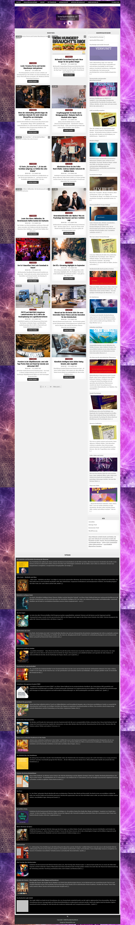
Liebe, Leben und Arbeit (96, 389)
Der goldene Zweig (95, 482)
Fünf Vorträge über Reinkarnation (26, 824)
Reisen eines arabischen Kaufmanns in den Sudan (31, 700)
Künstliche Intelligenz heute (25, 557)
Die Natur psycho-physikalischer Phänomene (103, 291)
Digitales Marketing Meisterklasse (26, 735)
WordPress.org (93, 529)
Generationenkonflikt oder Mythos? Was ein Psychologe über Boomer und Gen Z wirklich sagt (68, 218)
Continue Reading (33, 81)
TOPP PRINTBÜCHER (51, 2)
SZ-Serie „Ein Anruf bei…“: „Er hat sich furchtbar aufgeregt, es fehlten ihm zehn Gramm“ (33, 168)
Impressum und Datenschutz (78, 2)
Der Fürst (19, 753)
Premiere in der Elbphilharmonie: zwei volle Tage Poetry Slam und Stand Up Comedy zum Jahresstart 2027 (33, 364)
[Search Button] (67, 914)
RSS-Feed (28, 70)
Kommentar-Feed (94, 526)
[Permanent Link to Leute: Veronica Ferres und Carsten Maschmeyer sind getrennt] (33, 48)
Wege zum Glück (94, 419)
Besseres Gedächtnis (96, 357)
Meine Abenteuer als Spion (24, 789)
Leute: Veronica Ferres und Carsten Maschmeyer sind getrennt (32, 67)
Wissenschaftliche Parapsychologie (100, 139)
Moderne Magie (94, 74)
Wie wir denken (94, 510)
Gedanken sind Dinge (96, 261)
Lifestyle (69, 164)
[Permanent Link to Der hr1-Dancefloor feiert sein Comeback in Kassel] (33, 249)
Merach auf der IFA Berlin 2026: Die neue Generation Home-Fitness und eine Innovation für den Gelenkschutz (69, 314)
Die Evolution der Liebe (23, 593)
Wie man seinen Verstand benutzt (99, 171)
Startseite (18, 2)
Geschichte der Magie (96, 108)
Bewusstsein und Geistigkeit (30, 2)
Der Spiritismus (94, 231)
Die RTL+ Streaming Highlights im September (69, 265)
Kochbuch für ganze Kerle (24, 664)
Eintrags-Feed (93, 523)
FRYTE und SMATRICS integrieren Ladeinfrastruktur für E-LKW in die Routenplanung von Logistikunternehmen (32, 314)
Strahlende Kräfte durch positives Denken (102, 203)
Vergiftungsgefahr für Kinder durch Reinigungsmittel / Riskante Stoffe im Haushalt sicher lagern (69, 115)
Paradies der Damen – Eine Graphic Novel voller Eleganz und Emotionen (38, 842)
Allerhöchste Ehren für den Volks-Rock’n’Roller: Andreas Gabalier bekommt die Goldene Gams (69, 168)
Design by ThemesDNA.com (67, 920)
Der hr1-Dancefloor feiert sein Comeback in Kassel (33, 266)
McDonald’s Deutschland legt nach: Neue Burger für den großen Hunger (69, 60)
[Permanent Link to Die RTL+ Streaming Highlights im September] (69, 249)
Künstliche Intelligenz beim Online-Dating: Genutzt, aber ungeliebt (69, 363)
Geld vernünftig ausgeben (97, 44)
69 (50, 386)
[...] (106, 70)
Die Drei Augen (21, 575)
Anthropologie (21, 807)
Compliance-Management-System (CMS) (28, 646)
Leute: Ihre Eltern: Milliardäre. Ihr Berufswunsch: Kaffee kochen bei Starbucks (32, 219)
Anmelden (92, 520)
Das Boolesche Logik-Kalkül (25, 860)
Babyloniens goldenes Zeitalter (25, 611)
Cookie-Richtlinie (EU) (93, 2)
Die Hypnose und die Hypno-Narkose (100, 450)
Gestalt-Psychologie (95, 327)
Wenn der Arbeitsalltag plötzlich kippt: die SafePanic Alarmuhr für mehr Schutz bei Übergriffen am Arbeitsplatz (33, 115)
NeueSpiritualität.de (67, 16)
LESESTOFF (42, 2)
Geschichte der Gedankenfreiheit (26, 628)
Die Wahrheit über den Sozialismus (27, 718)
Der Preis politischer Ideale (24, 878)
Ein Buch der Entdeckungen (25, 896)
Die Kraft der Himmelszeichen (25, 682)
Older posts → (57, 386)
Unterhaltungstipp (63, 2)
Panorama (33, 63)
